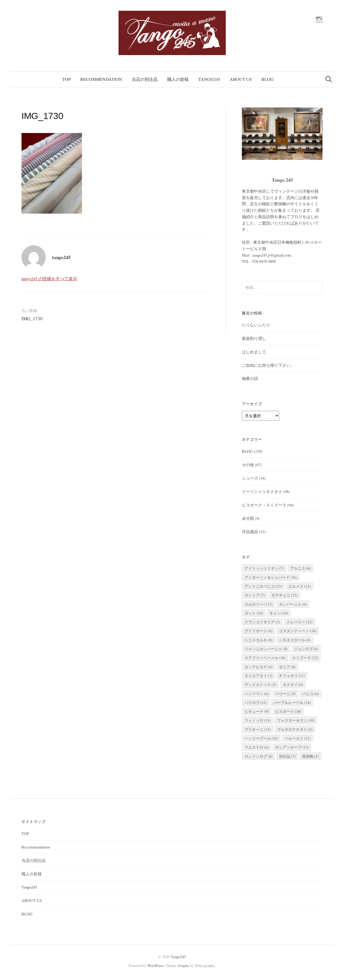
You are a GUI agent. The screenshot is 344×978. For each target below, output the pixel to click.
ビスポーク (288, 711)
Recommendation (101, 79)
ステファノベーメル (265, 657)
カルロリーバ (259, 604)
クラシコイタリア (262, 621)
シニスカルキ (259, 639)
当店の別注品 (144, 79)
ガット (254, 613)
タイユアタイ (259, 675)
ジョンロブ (306, 648)
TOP (66, 79)
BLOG (267, 79)
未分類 (248, 518)
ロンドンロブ (259, 756)
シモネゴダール (295, 639)
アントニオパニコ (263, 586)
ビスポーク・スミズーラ (264, 505)
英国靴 (310, 756)
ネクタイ (293, 684)
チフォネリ (292, 675)
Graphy (183, 965)
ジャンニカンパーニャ (266, 648)
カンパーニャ (293, 604)
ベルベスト (298, 738)
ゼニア (287, 666)
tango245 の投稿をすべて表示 (49, 278)
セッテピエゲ (259, 666)
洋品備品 (250, 531)
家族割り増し (254, 338)
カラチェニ (284, 595)
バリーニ (285, 693)
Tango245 (209, 79)
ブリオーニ (258, 729)
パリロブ (256, 702)
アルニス (300, 568)
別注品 (287, 756)
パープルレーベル (292, 702)
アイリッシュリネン (264, 568)
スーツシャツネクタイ (262, 491)
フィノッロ (258, 720)
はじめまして (254, 351)
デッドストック (260, 684)
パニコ (310, 693)
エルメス (299, 586)
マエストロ (257, 747)
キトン (279, 613)
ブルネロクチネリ (295, 729)
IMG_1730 (32, 318)
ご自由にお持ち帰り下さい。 (268, 365)
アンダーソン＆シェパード (271, 577)
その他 (248, 464)
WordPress (155, 965)
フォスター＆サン (295, 720)
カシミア (255, 595)
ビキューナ (257, 711)
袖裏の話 (250, 378)
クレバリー (299, 621)
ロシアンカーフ (292, 747)
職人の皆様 (178, 79)
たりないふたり (256, 325)
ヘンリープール (261, 738)
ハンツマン (257, 693)
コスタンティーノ (297, 630)
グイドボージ (259, 630)
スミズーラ (305, 657)
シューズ (250, 478)
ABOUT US (241, 79)
